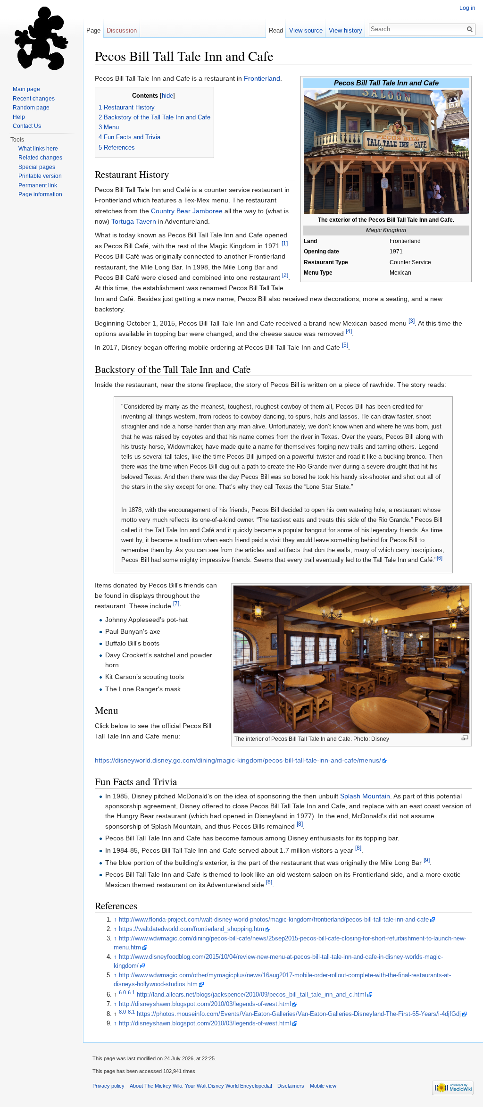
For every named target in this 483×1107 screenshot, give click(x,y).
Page (93, 30)
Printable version (40, 176)
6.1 (131, 992)
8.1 (131, 1012)
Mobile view (323, 1086)
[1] (285, 243)
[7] (176, 604)
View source (306, 30)
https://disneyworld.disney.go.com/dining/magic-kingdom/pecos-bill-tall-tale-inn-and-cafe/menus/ (238, 760)
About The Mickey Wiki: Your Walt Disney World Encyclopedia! (201, 1086)
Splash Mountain (365, 796)
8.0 (122, 1012)
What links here (38, 148)
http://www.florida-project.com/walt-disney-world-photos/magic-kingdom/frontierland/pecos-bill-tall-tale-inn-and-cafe (274, 919)
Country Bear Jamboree (187, 211)
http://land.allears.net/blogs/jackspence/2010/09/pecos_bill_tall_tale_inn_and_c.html (251, 994)
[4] (349, 331)
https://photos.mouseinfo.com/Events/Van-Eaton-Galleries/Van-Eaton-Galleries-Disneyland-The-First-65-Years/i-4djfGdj (299, 1014)
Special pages (36, 167)
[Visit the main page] (41, 37)
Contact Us (27, 126)
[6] (439, 558)
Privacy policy (108, 1086)
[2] (285, 275)
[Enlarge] (464, 737)
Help (19, 117)
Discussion (122, 30)
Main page (26, 89)
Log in (467, 8)
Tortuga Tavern (133, 221)
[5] (345, 345)
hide (167, 95)
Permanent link (37, 185)
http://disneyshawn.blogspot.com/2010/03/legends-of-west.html (205, 1004)
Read (276, 30)
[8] (300, 824)
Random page (31, 107)
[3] (411, 321)
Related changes (40, 157)
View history (345, 30)
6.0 (122, 992)
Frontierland (262, 78)
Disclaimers (290, 1086)
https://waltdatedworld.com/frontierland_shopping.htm (191, 929)
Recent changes (34, 98)
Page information (40, 194)
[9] (427, 860)
